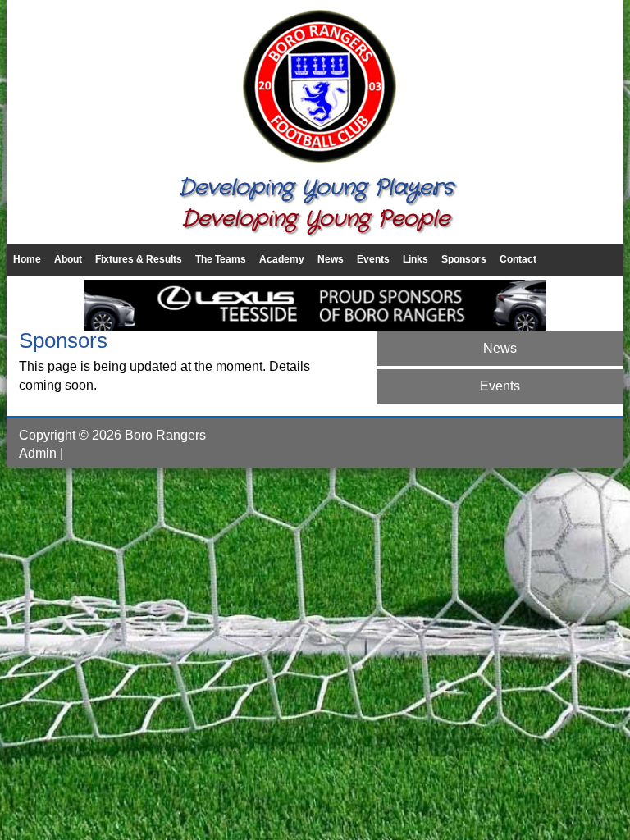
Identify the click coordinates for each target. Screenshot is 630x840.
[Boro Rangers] (315, 164)
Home (27, 259)
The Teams (220, 259)
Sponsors (463, 259)
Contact (518, 259)
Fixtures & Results (138, 259)
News (330, 259)
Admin (38, 453)
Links (415, 259)
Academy (281, 259)
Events (373, 259)
